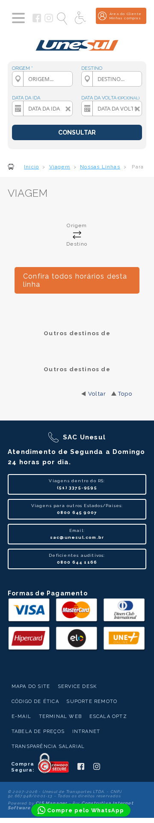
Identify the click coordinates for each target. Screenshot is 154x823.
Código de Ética (35, 701)
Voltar (97, 393)
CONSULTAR (77, 132)
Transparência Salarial (48, 746)
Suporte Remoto (91, 701)
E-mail (21, 716)
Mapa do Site (31, 686)
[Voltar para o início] (77, 42)
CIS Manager (51, 803)
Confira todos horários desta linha (75, 280)
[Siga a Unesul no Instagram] (48, 21)
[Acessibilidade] (81, 18)
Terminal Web (60, 716)
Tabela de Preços (38, 731)
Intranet (86, 731)
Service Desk (77, 686)
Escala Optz (108, 716)
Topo (125, 393)
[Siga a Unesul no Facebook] (37, 21)
